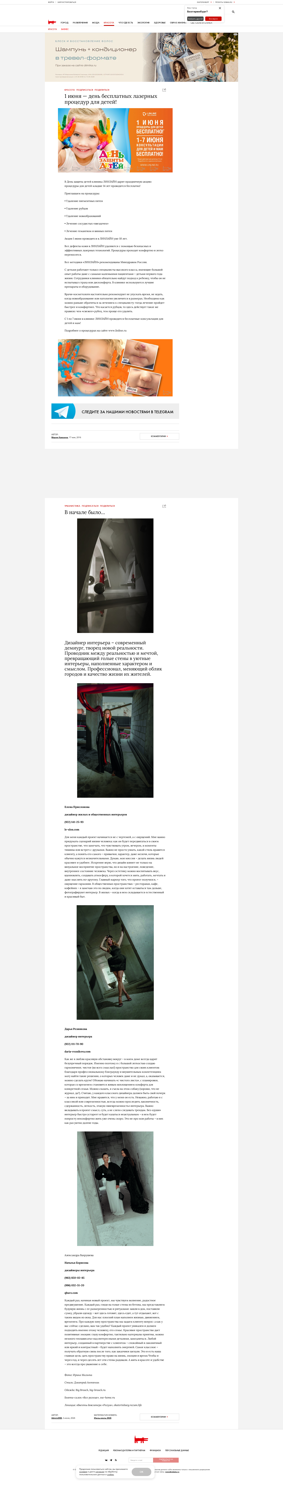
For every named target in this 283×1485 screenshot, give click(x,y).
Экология (143, 22)
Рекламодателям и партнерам (129, 1450)
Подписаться (84, 90)
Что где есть (126, 22)
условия (83, 1471)
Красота (109, 22)
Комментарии (158, 436)
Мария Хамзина (59, 437)
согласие (99, 1471)
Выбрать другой (195, 19)
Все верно (213, 19)
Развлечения (80, 22)
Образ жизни (178, 22)
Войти (51, 2)
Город (64, 22)
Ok (141, 1471)
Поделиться (102, 90)
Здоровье (160, 22)
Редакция (104, 1450)
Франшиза (155, 1450)
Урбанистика (72, 506)
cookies (110, 1474)
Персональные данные (177, 1450)
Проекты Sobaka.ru (223, 2)
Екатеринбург (203, 2)
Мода (95, 22)
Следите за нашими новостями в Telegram (127, 411)
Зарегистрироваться (66, 2)
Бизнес (65, 29)
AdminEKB (56, 1418)
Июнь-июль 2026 (102, 1418)
